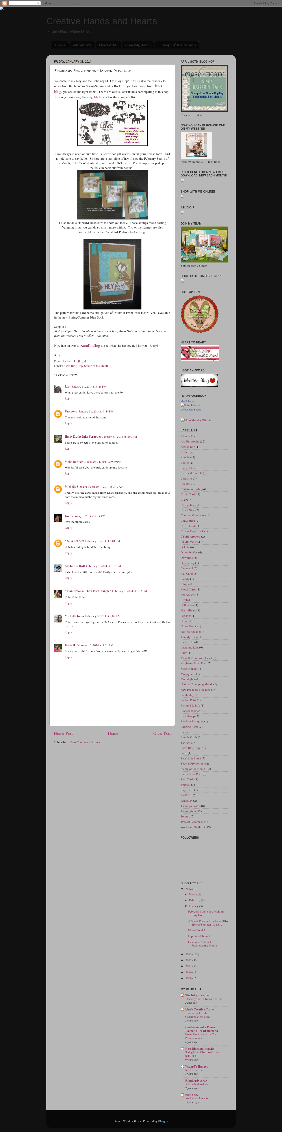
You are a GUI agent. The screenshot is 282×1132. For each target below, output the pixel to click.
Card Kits (186, 478)
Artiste (185, 452)
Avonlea (186, 457)
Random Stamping (192, 721)
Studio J (186, 785)
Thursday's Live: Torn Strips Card (204, 999)
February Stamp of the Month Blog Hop (206, 913)
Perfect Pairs (188, 700)
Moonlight (187, 679)
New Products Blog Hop (195, 690)
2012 (189, 960)
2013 (189, 954)
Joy (67, 516)
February (195, 900)
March (193, 894)
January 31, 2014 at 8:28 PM (89, 386)
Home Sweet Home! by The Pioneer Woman (201, 1036)
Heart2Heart (188, 610)
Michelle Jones (74, 616)
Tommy (185, 816)
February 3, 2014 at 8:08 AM (103, 616)
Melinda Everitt (75, 461)
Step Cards (187, 779)
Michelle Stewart (76, 486)
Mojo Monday (189, 669)
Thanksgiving (189, 811)
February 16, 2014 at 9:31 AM (94, 645)
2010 (189, 972)
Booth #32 (192, 1095)
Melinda (100, 96)
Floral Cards (188, 589)
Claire (184, 500)
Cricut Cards (188, 526)
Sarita (184, 732)
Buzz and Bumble (191, 473)
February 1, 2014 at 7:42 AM (106, 487)
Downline (187, 558)
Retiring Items (189, 727)
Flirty (184, 584)
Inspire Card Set (194, 1070)
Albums (185, 436)
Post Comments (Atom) (85, 742)
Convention (188, 521)
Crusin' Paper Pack (192, 531)
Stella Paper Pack (191, 774)
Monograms (188, 674)
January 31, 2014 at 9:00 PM (119, 437)
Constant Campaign (193, 515)
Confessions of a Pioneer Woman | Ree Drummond (201, 1029)
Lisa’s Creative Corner (200, 1009)
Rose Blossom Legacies (199, 1048)
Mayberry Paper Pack (194, 663)
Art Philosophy (190, 441)
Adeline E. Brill (75, 566)
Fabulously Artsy (196, 1080)
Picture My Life (190, 705)
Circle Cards (188, 494)
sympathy (187, 800)
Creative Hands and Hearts (101, 21)
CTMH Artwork (190, 536)
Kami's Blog (90, 345)
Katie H (70, 645)
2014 (189, 889)
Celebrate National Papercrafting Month (202, 943)
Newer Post (63, 733)
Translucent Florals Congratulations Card (197, 1015)
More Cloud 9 (196, 930)
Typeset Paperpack (192, 822)
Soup (184, 753)
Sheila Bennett (74, 541)
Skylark (185, 742)
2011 (189, 966)
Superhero (187, 790)
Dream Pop (188, 563)
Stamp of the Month (177, 45)
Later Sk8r (187, 642)
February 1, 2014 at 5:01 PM (102, 541)
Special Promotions (193, 763)
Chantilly (186, 484)
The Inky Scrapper (197, 995)
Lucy (184, 653)
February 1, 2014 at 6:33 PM (129, 591)
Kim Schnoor (187, 401)
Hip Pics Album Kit (200, 936)
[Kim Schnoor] (191, 405)
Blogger (163, 1121)
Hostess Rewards (191, 631)
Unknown (71, 411)
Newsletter (108, 45)
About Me (82, 45)
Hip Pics (186, 616)
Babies (185, 463)
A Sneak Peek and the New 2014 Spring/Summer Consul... (208, 922)
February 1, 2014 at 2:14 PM (87, 516)
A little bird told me (196, 1084)
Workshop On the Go (193, 827)
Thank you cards (190, 806)
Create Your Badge (191, 409)
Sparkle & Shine (191, 758)
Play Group (188, 716)
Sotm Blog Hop (73, 366)
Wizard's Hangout (197, 1066)
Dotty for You (189, 552)
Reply (68, 398)
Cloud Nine (188, 510)
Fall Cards (187, 573)
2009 (189, 978)
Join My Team (138, 45)
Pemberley (187, 695)
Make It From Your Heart (196, 658)
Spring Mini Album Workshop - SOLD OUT (202, 1054)
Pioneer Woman (190, 711)
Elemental (187, 568)
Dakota (185, 547)
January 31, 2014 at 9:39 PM (104, 462)
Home (60, 45)
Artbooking (188, 447)
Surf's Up (186, 795)
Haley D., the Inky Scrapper (83, 436)
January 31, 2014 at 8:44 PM (96, 411)
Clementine (188, 505)
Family (185, 579)
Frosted (185, 600)
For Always (188, 594)
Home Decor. (189, 626)
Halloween (187, 605)
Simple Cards (189, 737)
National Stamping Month (197, 684)
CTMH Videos (190, 542)
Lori (67, 386)
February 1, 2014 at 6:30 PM (103, 566)
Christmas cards (190, 489)
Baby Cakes (188, 468)
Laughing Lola (190, 647)
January (194, 906)
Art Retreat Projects (196, 1098)
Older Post (162, 733)
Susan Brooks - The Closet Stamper (88, 591)
